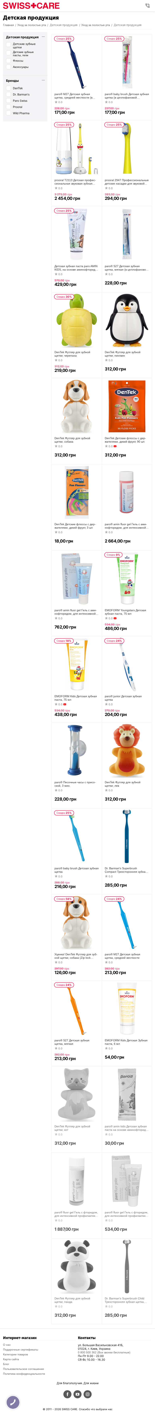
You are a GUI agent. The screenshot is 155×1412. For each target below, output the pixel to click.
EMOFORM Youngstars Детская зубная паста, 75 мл (125, 612)
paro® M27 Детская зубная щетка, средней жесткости (122, 956)
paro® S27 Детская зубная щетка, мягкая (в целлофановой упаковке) (126, 268)
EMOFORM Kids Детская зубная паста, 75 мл (75, 698)
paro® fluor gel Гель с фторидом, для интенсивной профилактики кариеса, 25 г (126, 1214)
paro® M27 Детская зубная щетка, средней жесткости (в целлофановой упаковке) (73, 95)
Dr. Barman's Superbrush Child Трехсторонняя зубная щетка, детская (125, 1300)
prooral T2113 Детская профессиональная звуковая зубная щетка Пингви (75, 181)
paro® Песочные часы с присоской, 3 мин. (75, 784)
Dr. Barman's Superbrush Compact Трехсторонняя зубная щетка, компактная (126, 870)
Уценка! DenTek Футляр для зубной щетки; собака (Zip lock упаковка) (75, 956)
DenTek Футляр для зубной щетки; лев (122, 784)
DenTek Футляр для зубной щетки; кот (72, 1128)
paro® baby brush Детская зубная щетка (76, 870)
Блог (6, 1364)
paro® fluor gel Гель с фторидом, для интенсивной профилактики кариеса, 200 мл (76, 1214)
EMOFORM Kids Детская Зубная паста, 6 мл (126, 1042)
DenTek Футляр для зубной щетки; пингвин (122, 354)
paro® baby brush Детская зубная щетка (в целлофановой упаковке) (127, 95)
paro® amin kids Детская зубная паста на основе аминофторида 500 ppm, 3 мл (126, 1128)
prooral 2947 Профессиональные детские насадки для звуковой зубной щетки (127, 181)
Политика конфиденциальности (24, 1373)
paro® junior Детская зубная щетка (123, 698)
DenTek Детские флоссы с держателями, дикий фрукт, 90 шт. (125, 440)
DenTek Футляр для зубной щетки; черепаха (72, 354)
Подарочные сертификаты (20, 1349)
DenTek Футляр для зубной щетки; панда (72, 1300)
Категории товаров (15, 1354)
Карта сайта (11, 1359)
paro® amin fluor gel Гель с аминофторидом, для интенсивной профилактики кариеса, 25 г (75, 612)
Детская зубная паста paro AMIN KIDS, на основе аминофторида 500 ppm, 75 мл (75, 268)
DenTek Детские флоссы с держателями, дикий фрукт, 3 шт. (75, 526)
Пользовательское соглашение (23, 1369)
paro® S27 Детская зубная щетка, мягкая (71, 1042)
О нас (7, 1344)
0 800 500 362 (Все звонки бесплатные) (104, 1352)
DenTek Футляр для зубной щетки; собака (72, 440)
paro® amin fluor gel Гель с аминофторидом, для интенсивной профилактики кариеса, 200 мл (126, 526)
